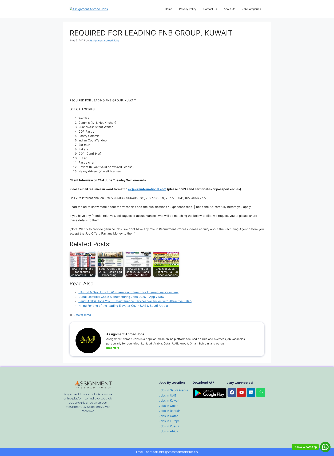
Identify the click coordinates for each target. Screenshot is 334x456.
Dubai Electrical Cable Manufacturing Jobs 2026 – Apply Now (121, 297)
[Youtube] (241, 392)
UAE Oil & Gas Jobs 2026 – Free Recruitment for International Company (128, 292)
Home (168, 9)
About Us (229, 9)
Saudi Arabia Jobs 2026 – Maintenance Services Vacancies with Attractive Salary (135, 301)
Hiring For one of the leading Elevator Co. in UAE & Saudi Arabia (123, 305)
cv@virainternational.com (147, 189)
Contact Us (210, 9)
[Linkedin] (251, 392)
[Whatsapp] (260, 392)
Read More (112, 347)
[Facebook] (232, 392)
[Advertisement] (167, 72)
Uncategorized (82, 314)
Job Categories (251, 9)
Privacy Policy (187, 9)
